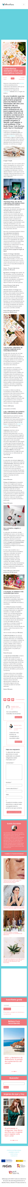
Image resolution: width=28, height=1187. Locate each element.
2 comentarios (20, 699)
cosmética (7, 91)
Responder (18, 717)
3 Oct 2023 (5, 78)
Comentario (10, 763)
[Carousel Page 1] (12, 1071)
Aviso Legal (14, 1154)
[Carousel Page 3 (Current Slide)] (14, 1071)
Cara (12, 78)
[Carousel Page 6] (17, 1140)
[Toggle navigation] (24, 4)
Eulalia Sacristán (21, 78)
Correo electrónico (12, 788)
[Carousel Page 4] (14, 1140)
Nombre (9, 782)
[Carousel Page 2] (13, 1071)
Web (7, 794)
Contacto (14, 1156)
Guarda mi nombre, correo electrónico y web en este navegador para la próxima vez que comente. (14, 805)
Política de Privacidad (14, 1150)
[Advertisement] (14, 24)
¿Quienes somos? (14, 1152)
